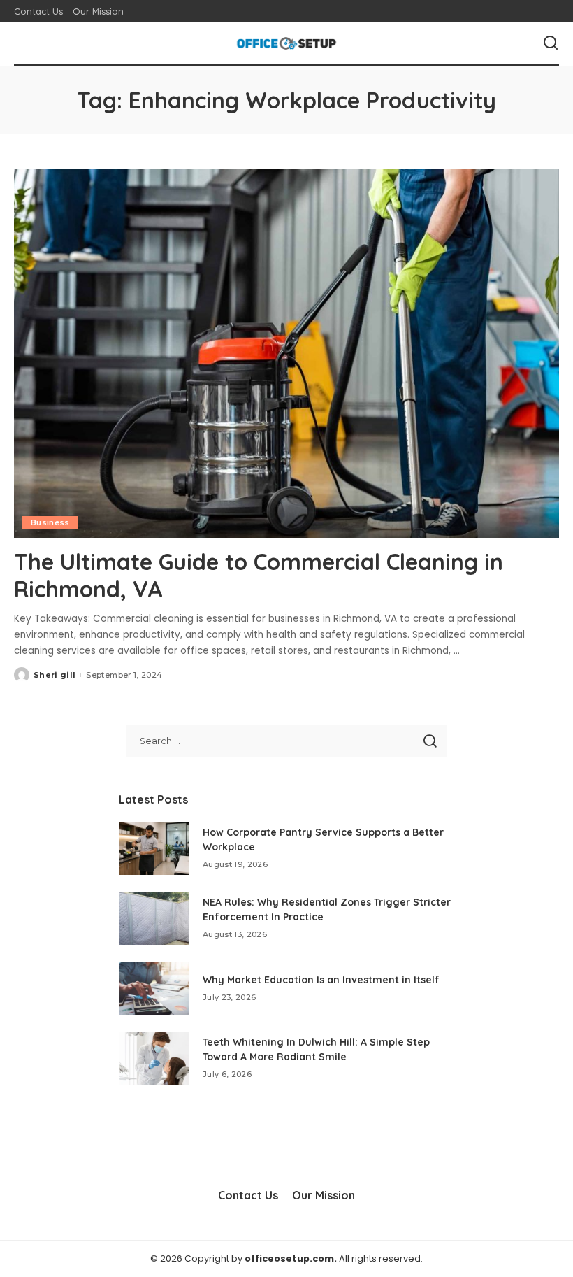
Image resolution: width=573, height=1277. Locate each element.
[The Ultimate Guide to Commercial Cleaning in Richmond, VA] (286, 353)
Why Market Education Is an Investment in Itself (321, 979)
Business (50, 522)
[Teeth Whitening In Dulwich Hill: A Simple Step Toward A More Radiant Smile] (154, 1058)
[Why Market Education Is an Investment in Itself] (154, 988)
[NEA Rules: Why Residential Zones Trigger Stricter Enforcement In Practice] (154, 918)
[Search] (550, 43)
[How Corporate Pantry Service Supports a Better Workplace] (154, 848)
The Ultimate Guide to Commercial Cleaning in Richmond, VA (258, 575)
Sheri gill (54, 675)
